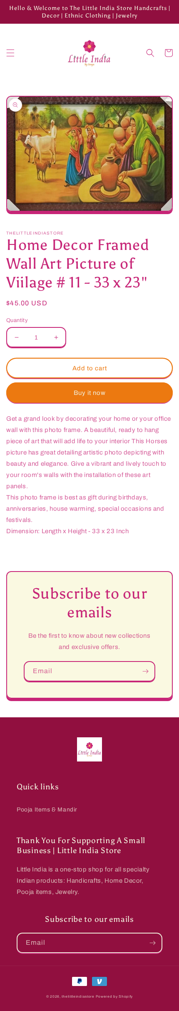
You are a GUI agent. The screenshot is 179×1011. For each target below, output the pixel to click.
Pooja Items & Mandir (47, 809)
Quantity (17, 320)
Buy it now (90, 392)
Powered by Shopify (114, 997)
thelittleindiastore (78, 997)
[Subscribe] (145, 671)
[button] (10, 53)
